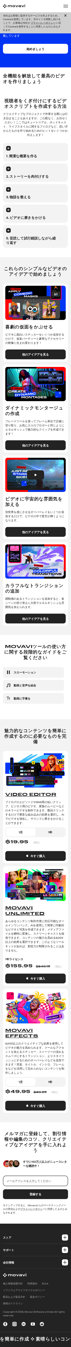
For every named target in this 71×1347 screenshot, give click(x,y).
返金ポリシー (37, 1297)
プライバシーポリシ (31, 1209)
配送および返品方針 (14, 1297)
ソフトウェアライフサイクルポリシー (24, 1290)
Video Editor (30, 795)
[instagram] (14, 1325)
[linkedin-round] (23, 1325)
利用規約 (32, 1283)
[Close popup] (65, 23)
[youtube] (33, 1325)
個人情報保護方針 (13, 1283)
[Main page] (14, 6)
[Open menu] (65, 6)
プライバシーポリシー (43, 23)
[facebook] (5, 1325)
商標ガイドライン (13, 1303)
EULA (45, 1283)
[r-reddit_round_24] (42, 1325)
